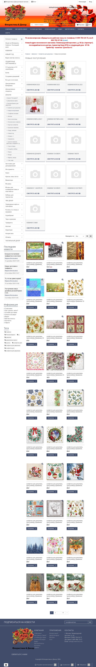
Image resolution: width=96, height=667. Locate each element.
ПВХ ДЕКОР (9, 200)
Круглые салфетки (13, 124)
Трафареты (9, 223)
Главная (27, 54)
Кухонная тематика (13, 127)
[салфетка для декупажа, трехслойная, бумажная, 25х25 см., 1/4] (75, 582)
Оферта (7, 33)
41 (63, 613)
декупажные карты (11, 340)
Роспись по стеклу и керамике (12, 211)
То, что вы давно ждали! (13, 278)
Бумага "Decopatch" (12, 98)
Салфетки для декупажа (14, 107)
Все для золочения (11, 80)
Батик (7, 73)
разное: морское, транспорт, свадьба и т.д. (13, 142)
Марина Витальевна (11, 258)
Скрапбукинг (9, 215)
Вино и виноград (12, 119)
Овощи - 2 (10, 136)
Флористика (9, 233)
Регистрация (82, 1)
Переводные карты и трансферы (12, 205)
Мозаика (8, 184)
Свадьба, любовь (12, 149)
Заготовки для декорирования (10, 165)
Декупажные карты (12, 100)
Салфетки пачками (13, 113)
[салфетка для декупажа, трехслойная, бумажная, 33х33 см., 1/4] (75, 251)
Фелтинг (8, 226)
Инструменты (9, 169)
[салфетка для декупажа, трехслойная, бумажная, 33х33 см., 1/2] (55, 287)
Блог (34, 1)
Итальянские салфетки (14, 122)
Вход (90, 1)
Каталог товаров (11, 39)
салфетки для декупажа (13, 350)
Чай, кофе (10, 160)
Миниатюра (9, 180)
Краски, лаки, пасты (11, 176)
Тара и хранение (10, 219)
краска (8, 343)
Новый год (11, 133)
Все (77, 236)
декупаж (8, 337)
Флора (10, 154)
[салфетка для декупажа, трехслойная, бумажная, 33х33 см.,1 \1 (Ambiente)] (55, 545)
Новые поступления (13, 110)
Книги (7, 173)
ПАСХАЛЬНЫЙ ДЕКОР (12, 241)
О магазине (8, 29)
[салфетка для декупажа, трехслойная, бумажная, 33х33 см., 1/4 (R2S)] (35, 361)
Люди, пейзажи (12, 130)
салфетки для (10, 348)
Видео (60, 29)
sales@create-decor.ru (75, 641)
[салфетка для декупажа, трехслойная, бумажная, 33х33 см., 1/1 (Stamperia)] (35, 251)
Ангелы (10, 116)
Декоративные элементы (10, 90)
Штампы (8, 237)
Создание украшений (12, 76)
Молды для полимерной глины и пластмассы (12, 189)
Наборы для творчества (9, 196)
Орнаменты (11, 139)
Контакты (81, 29)
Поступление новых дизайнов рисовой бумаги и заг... (13, 291)
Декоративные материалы (10, 84)
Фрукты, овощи (12, 157)
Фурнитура (8, 230)
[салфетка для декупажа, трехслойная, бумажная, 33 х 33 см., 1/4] (75, 287)
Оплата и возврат (50, 29)
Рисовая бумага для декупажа (12, 104)
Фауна (10, 152)
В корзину (31, 270)
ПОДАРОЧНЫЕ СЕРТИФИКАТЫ (10, 62)
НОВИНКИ (8, 50)
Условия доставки (36, 29)
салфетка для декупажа (13, 345)
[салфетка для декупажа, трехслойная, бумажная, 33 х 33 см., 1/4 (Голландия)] (35, 324)
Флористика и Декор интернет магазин (17, 1)
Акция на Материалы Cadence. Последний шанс (12, 45)
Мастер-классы (69, 29)
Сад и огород (11, 146)
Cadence (8, 332)
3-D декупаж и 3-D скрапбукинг (11, 68)
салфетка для (18, 343)
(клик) (65, 40)
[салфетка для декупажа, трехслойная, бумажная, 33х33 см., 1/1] (75, 324)
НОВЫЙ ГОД (9, 54)
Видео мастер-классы (12, 58)
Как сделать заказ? (21, 29)
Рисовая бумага (10, 334)
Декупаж (8, 95)
